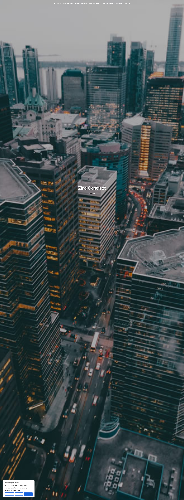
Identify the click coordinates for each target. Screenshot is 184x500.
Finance (92, 3)
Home (58, 3)
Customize (9, 494)
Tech (125, 3)
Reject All (18, 494)
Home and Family (109, 3)
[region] (18, 488)
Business (84, 3)
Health (98, 3)
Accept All (28, 494)
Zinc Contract (92, 188)
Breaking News (67, 3)
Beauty (77, 3)
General (119, 3)
